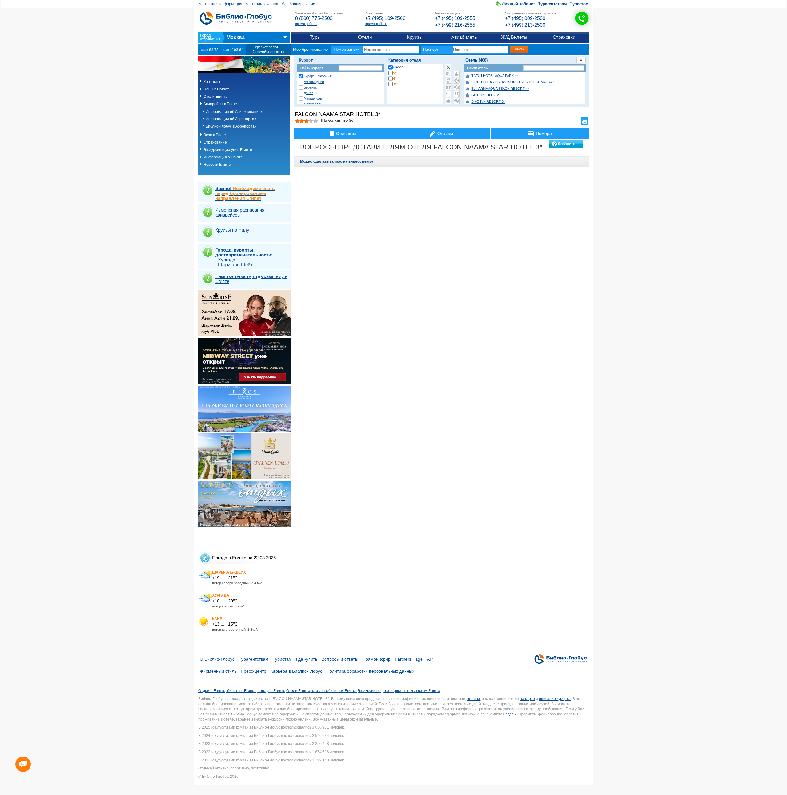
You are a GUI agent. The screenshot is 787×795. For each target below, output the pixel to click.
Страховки (564, 37)
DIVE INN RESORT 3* (488, 102)
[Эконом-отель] (448, 101)
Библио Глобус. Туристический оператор (235, 18)
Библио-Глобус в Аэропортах (231, 126)
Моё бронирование (298, 4)
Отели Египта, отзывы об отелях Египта (321, 691)
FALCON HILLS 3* (485, 95)
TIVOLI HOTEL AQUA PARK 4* (494, 76)
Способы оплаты (268, 52)
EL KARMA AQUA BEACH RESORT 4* (500, 89)
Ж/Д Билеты (514, 37)
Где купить (306, 659)
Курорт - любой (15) (319, 76)
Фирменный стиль (218, 671)
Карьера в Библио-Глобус (296, 671)
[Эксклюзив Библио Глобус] (457, 87)
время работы (306, 24)
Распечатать (584, 121)
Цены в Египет (216, 89)
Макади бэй (313, 98)
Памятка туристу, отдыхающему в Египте (251, 279)
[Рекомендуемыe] (457, 74)
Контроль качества (261, 4)
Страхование (215, 142)
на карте (527, 699)
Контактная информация (220, 4)
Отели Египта (215, 96)
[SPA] (448, 81)
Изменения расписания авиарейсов (239, 212)
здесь (511, 714)
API (430, 659)
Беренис (310, 87)
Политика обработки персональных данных (370, 671)
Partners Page (409, 659)
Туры (315, 37)
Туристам (579, 4)
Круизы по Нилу (232, 230)
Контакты (212, 82)
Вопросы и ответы (340, 659)
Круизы (415, 37)
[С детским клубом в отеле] (457, 81)
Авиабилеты (464, 37)
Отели (365, 37)
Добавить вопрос (566, 145)
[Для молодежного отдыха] (457, 94)
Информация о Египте (223, 157)
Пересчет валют (265, 47)
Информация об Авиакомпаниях (234, 111)
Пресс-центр (253, 671)
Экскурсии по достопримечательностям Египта (399, 691)
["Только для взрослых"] (448, 94)
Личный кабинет (518, 4)
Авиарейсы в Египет (221, 104)
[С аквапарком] (448, 74)
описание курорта (555, 699)
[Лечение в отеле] (448, 87)
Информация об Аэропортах (231, 119)
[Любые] (448, 67)
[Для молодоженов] (457, 101)
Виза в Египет (216, 135)
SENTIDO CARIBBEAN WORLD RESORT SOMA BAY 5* (513, 82)
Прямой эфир (376, 659)
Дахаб (308, 93)
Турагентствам (552, 4)
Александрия (314, 82)
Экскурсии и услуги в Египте (228, 150)
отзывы (473, 699)
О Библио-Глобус (217, 659)
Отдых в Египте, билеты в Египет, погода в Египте (241, 691)
